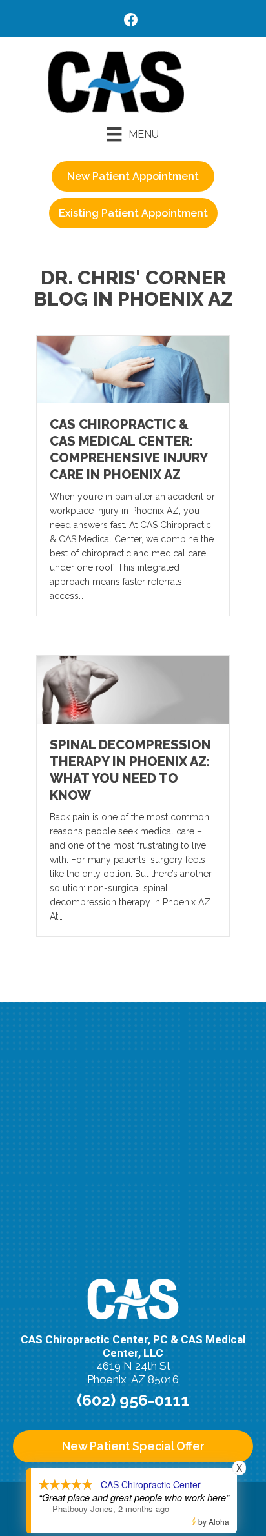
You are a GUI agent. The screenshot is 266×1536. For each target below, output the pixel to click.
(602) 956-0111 (133, 1400)
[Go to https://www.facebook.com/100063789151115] (131, 21)
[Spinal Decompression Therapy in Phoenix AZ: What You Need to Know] (133, 688)
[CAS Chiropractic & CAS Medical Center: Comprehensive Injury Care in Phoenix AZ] (133, 368)
